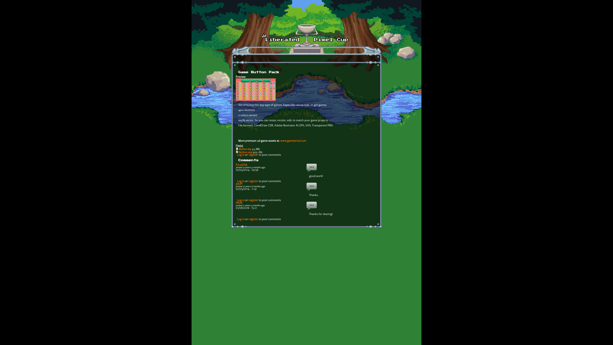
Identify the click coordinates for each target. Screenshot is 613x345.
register (253, 155)
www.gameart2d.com (293, 141)
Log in (241, 155)
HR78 (239, 203)
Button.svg (245, 152)
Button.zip (245, 149)
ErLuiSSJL (242, 165)
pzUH (239, 184)
